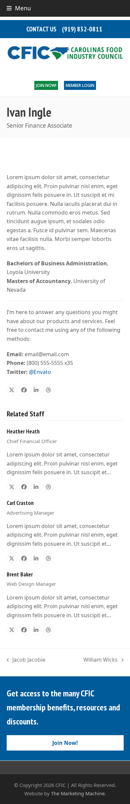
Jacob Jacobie (26, 660)
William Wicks (100, 660)
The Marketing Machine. (78, 793)
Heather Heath (23, 431)
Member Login (80, 85)
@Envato (40, 372)
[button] (19, 8)
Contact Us (41, 29)
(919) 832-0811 (82, 29)
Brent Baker (20, 574)
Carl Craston (20, 503)
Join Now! (46, 85)
